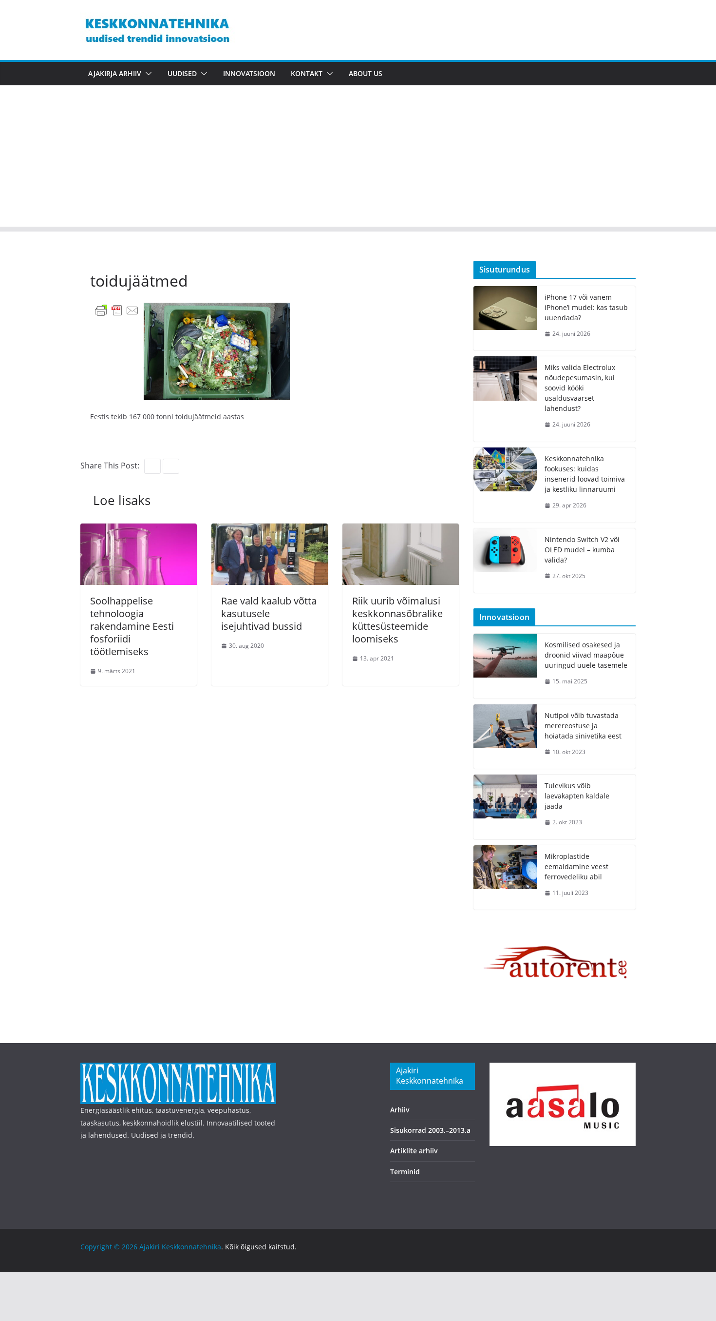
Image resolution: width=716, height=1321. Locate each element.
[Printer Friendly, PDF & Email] (117, 309)
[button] (146, 73)
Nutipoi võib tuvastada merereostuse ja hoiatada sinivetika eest (583, 725)
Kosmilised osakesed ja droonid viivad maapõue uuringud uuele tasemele (586, 655)
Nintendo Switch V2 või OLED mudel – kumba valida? (582, 549)
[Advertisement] (358, 158)
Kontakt (306, 73)
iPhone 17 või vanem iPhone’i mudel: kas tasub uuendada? (586, 307)
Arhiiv (400, 1109)
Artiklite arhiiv (414, 1150)
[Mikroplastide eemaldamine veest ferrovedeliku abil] (505, 877)
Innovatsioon (249, 73)
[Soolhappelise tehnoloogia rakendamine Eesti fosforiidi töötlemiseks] (138, 530)
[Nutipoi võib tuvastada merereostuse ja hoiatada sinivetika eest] (505, 736)
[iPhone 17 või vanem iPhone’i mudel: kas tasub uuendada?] (505, 318)
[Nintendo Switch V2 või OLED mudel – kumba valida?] (505, 560)
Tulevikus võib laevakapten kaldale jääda (577, 796)
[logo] (178, 1068)
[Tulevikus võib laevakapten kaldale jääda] (505, 807)
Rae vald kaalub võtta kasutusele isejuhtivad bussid (269, 613)
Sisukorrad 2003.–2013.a (430, 1130)
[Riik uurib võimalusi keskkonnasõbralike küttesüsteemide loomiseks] (400, 530)
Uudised (182, 73)
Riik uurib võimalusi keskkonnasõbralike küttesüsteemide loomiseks (397, 619)
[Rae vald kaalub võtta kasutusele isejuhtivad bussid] (269, 530)
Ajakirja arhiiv (114, 73)
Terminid (405, 1171)
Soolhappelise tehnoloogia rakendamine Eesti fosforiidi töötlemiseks (132, 626)
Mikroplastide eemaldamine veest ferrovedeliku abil (576, 866)
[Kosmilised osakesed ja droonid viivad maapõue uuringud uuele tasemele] (505, 666)
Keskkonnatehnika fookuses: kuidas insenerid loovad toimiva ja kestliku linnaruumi (585, 474)
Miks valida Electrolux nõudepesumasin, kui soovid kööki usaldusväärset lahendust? (580, 388)
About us (365, 73)
